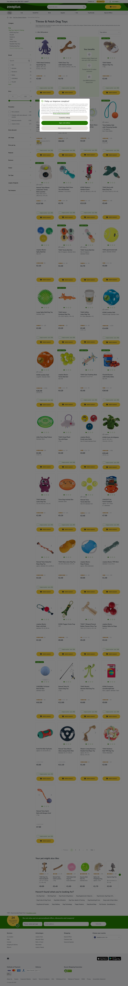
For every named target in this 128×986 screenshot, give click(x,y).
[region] (65, 115)
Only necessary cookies (64, 128)
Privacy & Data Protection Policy (61, 113)
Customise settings (64, 118)
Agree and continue (64, 123)
